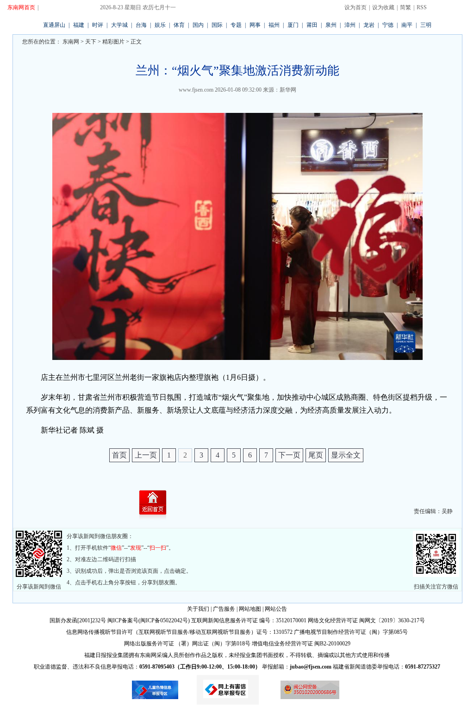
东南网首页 (21, 7)
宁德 (387, 25)
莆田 (312, 25)
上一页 (146, 455)
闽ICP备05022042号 (164, 620)
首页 (119, 455)
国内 (198, 25)
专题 (236, 25)
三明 (425, 25)
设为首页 (355, 7)
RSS (422, 7)
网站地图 (250, 609)
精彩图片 (113, 41)
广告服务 (224, 609)
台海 (141, 25)
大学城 (119, 25)
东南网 (70, 41)
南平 (406, 25)
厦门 (293, 25)
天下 (90, 41)
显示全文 (346, 455)
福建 (78, 25)
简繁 (405, 7)
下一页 (289, 455)
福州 (274, 25)
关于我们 (198, 609)
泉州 (331, 25)
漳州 (350, 25)
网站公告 (276, 609)
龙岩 (368, 25)
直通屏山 (54, 25)
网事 (255, 25)
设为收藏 (383, 7)
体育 (179, 25)
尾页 (315, 455)
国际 (217, 25)
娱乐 (160, 25)
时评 (97, 25)
